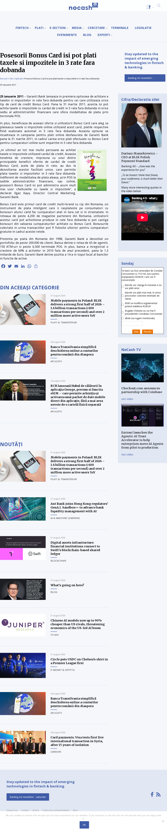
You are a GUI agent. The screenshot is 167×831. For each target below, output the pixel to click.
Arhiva (35, 810)
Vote (136, 331)
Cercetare (96, 28)
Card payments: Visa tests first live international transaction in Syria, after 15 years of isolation (77, 741)
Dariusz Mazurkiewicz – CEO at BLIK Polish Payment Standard (139, 157)
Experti (104, 35)
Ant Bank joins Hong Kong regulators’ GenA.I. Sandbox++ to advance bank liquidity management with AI (79, 507)
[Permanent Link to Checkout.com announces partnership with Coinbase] (142, 384)
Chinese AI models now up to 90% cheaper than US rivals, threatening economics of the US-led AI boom (78, 624)
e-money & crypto (63, 669)
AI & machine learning (65, 518)
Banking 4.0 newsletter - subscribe (140, 79)
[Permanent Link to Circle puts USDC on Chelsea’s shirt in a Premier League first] (23, 677)
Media (77, 28)
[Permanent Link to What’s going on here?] (23, 599)
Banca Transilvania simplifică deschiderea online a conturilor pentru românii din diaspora (74, 350)
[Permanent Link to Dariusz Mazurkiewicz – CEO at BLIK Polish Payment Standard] (141, 150)
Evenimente (67, 35)
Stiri (11, 78)
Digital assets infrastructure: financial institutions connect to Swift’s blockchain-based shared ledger (75, 548)
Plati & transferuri (64, 322)
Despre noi (12, 810)
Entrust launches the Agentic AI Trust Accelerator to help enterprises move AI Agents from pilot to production (142, 440)
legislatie (143, 28)
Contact (25, 810)
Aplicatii (19, 78)
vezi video (127, 399)
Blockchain (58, 560)
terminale (120, 28)
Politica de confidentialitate (56, 810)
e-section (58, 28)
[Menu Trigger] (148, 6)
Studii (55, 634)
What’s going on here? (67, 585)
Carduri (56, 751)
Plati (39, 28)
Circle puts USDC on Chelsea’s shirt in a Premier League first (79, 661)
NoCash (4, 78)
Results (147, 331)
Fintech (22, 28)
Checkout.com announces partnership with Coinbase (141, 390)
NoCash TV (131, 349)
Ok (84, 824)
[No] (163, 821)
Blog (87, 35)
